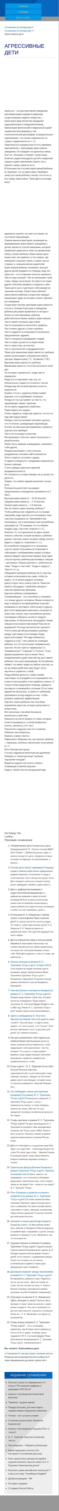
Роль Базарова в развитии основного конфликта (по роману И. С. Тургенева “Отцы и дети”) (30, 1196)
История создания (17, 1483)
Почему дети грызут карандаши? (28, 867)
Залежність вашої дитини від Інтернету (31, 1221)
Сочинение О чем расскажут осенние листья (29, 1353)
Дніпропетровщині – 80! (20, 1478)
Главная (23, 6)
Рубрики (23, 12)
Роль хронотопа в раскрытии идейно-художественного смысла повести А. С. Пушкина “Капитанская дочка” (28, 1462)
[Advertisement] (29, 84)
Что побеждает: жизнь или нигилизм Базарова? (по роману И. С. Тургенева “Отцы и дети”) (30, 1095)
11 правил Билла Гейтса (20, 1488)
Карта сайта (23, 18)
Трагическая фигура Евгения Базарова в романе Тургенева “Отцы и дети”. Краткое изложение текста (32, 1170)
